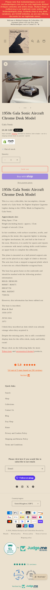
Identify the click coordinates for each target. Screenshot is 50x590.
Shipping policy (26, 537)
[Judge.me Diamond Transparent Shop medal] (19, 575)
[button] (5, 41)
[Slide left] (19, 108)
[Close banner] (47, 9)
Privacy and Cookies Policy (16, 433)
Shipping (14, 133)
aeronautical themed (25, 351)
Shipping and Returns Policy (16, 439)
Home (7, 427)
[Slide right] (30, 108)
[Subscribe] (42, 469)
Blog (7, 416)
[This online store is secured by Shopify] (8, 144)
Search (8, 393)
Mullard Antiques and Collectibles (23, 530)
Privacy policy (28, 533)
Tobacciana (7, 351)
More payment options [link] (25, 183)
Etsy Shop (9, 422)
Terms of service (41, 533)
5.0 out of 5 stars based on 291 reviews (25, 370)
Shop (7, 399)
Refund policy (16, 533)
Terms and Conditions (14, 445)
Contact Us (9, 410)
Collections (9, 404)
